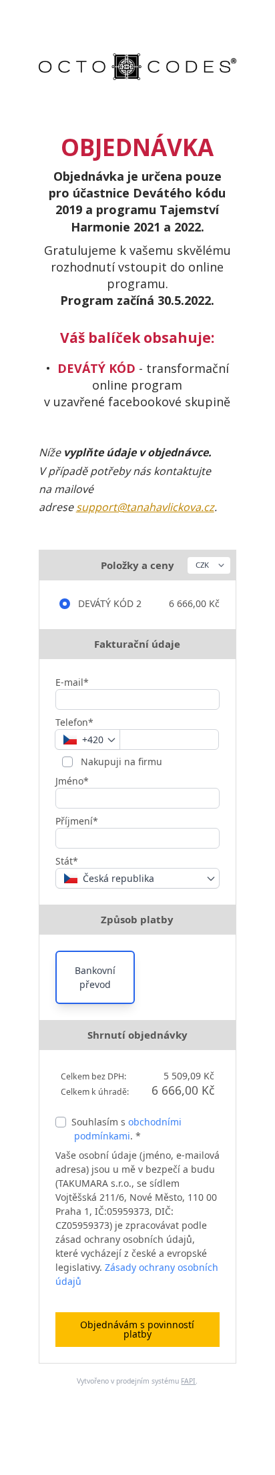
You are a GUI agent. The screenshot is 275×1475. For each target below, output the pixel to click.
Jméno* (72, 781)
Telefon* (74, 722)
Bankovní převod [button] (95, 977)
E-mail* (72, 682)
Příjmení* (76, 821)
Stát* (66, 861)
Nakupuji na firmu (120, 761)
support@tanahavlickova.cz (145, 507)
